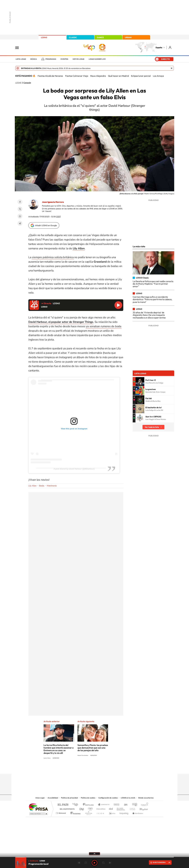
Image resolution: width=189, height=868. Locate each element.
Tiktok (83, 768)
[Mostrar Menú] (19, 47)
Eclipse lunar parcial (141, 75)
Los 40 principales (76, 805)
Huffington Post (66, 808)
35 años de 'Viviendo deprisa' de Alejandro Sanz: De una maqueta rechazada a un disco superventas (149, 315)
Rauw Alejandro (98, 75)
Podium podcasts (88, 812)
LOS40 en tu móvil (128, 798)
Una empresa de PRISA (38, 807)
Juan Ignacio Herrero (53, 202)
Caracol (144, 805)
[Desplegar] (94, 853)
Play (94, 863)
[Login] (170, 47)
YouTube (89, 768)
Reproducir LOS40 (118, 305)
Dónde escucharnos (146, 798)
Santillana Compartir (104, 805)
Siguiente (110, 862)
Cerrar (171, 68)
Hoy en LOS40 (78, 59)
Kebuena (141, 808)
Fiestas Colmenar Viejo (76, 75)
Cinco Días (100, 808)
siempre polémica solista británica (53, 257)
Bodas (41, 485)
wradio (89, 808)
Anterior (79, 862)
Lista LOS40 (21, 59)
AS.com (124, 805)
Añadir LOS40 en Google (46, 225)
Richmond (61, 812)
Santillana (89, 805)
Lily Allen (32, 485)
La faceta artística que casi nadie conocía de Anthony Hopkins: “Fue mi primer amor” (153, 284)
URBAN (128, 37)
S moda (112, 812)
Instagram (78, 768)
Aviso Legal (40, 798)
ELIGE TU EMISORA (159, 862)
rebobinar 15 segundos (85, 862)
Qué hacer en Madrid (118, 75)
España (159, 47)
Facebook (19, 201)
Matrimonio (52, 485)
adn (133, 805)
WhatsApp (19, 216)
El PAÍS (63, 805)
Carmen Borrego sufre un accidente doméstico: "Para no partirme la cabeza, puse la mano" (152, 299)
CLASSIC (73, 37)
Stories (111, 768)
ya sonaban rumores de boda (103, 326)
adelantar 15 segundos (103, 862)
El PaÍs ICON (100, 812)
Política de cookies (88, 798)
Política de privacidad (69, 798)
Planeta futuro (131, 808)
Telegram (19, 223)
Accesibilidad (53, 798)
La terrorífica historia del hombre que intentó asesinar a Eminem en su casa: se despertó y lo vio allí (58, 749)
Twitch (105, 768)
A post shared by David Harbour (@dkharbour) (74, 469)
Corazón (27, 83)
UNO (82, 808)
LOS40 (44, 37)
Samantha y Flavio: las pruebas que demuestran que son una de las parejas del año (92, 748)
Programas (50, 59)
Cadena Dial (111, 808)
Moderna (75, 812)
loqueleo (124, 812)
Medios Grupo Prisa (38, 813)
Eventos (64, 59)
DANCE (100, 37)
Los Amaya (158, 75)
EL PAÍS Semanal (121, 808)
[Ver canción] (139, 381)
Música (33, 59)
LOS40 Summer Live (97, 59)
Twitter (19, 209)
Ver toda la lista (152, 427)
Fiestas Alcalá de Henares (50, 75)
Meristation (137, 812)
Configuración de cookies (108, 798)
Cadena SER (116, 805)
